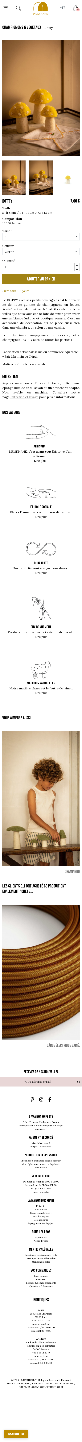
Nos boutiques (41, 1216)
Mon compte (41, 1275)
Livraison (41, 1279)
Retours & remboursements (41, 1282)
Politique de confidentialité (41, 1258)
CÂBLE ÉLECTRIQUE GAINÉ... (64, 1045)
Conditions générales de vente (41, 1254)
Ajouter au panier (41, 279)
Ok (78, 1082)
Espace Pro (41, 1237)
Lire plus (40, 461)
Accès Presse (41, 1240)
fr (63, 8)
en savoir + (41, 1129)
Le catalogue (41, 1219)
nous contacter (41, 1192)
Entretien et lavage (24, 397)
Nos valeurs (41, 1209)
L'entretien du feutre (41, 1212)
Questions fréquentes (41, 1286)
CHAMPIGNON (73, 871)
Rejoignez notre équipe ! (41, 1223)
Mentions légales (41, 1261)
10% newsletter (16, 1434)
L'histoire (41, 1206)
